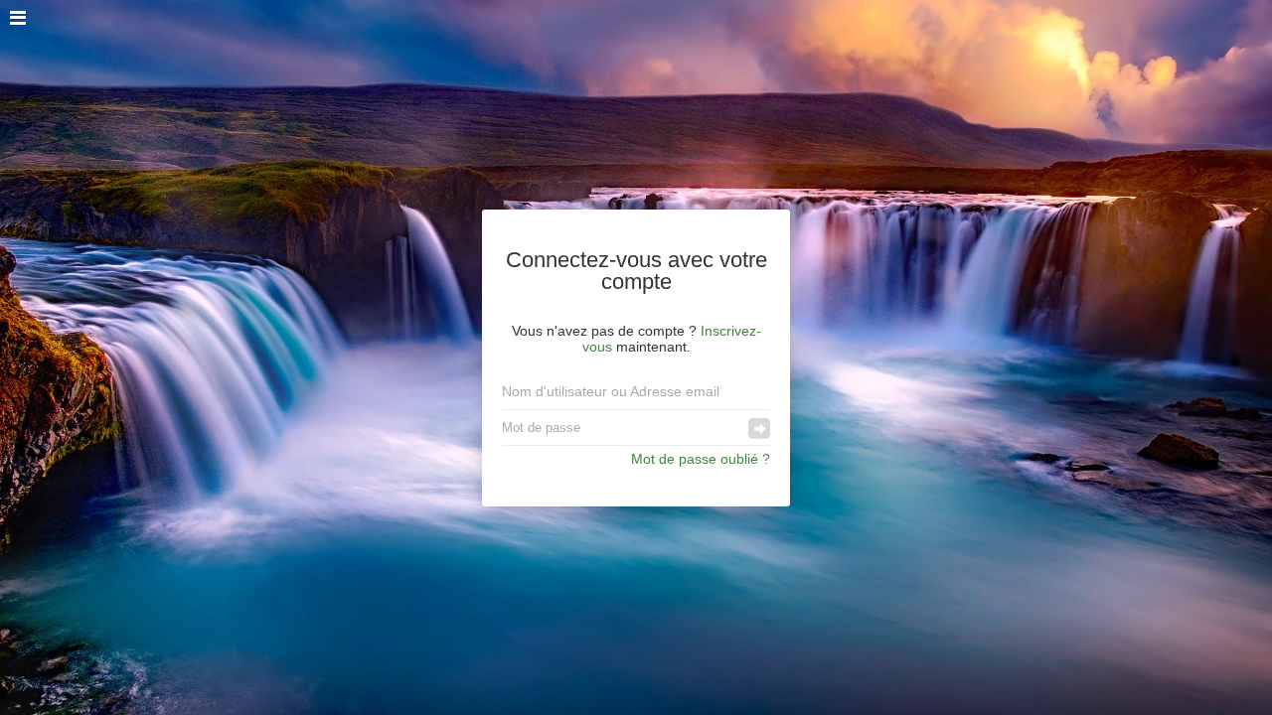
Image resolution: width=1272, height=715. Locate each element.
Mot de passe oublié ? (700, 459)
